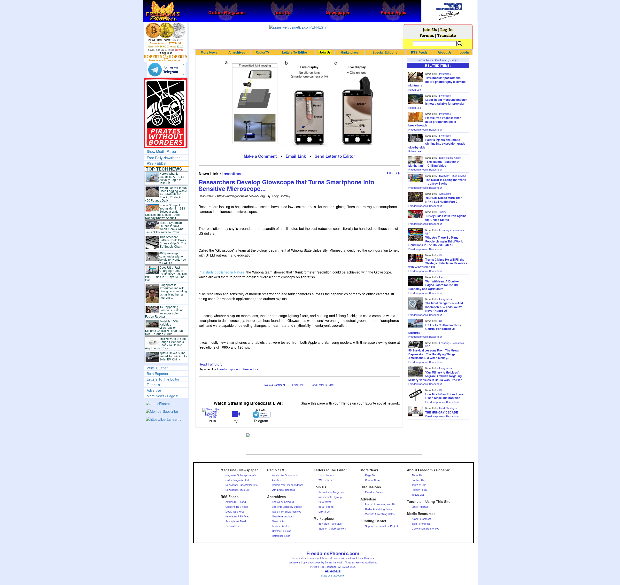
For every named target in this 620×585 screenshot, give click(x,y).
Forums (426, 35)
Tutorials (153, 384)
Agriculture (445, 193)
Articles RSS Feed (235, 502)
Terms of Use (419, 485)
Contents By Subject (447, 60)
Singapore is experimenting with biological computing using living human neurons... (173, 291)
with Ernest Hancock (283, 489)
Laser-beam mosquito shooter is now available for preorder (446, 101)
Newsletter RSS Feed (237, 516)
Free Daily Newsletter (163, 157)
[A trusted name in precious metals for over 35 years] (165, 56)
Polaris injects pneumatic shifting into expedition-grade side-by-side (436, 143)
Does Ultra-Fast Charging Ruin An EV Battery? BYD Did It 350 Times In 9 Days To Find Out (166, 273)
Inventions (232, 173)
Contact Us (418, 480)
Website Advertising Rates (380, 514)
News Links (278, 521)
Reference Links (281, 536)
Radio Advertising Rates (378, 509)
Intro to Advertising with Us (380, 504)
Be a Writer (324, 502)
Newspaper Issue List (237, 489)
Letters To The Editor (163, 379)
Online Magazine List (237, 480)
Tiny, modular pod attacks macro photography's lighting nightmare (436, 81)
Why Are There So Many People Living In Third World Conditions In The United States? (435, 241)
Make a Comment (260, 156)
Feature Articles (280, 526)
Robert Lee (414, 89)
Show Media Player (161, 151)
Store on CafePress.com (332, 528)
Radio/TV (262, 52)
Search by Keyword (283, 502)
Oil (440, 255)
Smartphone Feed (235, 521)
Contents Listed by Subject (287, 506)
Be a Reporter (157, 373)
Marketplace (349, 52)
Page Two (370, 475)
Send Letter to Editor (335, 156)
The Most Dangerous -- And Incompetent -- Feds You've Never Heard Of (444, 307)
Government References (425, 528)
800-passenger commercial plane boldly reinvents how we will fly (172, 258)
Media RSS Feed (235, 511)
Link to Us (324, 511)
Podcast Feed (233, 526)
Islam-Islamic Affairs (450, 157)
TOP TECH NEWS (164, 169)
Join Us (325, 52)
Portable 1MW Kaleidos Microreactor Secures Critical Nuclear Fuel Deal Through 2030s (164, 327)
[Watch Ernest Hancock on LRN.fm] (211, 412)
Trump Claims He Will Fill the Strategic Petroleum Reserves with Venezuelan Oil (437, 263)
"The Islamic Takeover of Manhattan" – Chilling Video (433, 163)
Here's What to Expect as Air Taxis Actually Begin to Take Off (171, 178)
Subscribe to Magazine (331, 492)
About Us (444, 52)
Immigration (445, 299)
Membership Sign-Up (330, 497)
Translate (446, 35)
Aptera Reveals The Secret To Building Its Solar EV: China (173, 356)
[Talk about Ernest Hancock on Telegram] (261, 414)
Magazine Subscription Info (240, 475)
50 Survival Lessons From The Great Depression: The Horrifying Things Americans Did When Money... (433, 354)
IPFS (393, 173)
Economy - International (452, 175)
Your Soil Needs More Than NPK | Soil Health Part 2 (443, 199)
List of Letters (326, 475)
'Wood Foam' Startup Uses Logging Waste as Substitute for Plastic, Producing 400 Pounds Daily (166, 194)
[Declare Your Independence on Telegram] (166, 69)
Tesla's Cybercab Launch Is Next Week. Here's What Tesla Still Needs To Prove (165, 227)
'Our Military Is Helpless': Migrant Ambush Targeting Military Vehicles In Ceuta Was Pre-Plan (435, 376)
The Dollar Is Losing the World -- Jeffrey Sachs (445, 182)
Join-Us (430, 29)
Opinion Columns (281, 531)
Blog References (421, 523)
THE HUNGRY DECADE (441, 412)
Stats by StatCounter (333, 575)
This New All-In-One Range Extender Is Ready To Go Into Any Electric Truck (165, 343)
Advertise (154, 390)
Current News (425, 60)
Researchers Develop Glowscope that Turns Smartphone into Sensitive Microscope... (286, 185)
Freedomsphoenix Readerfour (237, 369)
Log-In (446, 29)
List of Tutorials (420, 506)
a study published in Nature (223, 272)
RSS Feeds (419, 52)
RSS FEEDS (156, 163)
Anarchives (236, 52)
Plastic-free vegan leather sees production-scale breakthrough (434, 121)
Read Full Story (210, 364)
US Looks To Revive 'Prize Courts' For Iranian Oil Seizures (434, 329)
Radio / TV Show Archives (286, 511)
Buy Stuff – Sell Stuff (329, 523)
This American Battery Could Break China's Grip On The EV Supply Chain (173, 241)
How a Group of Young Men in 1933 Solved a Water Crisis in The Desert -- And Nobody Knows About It (165, 211)
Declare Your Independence (287, 485)
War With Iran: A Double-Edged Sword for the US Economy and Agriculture (433, 285)
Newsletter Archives (283, 516)
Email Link (296, 156)
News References (421, 519)
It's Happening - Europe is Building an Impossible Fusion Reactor (164, 311)
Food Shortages (448, 408)
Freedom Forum (374, 492)
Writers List (418, 494)
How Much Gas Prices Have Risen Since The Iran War (444, 396)
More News (209, 52)
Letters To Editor (294, 52)
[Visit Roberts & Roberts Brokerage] (165, 30)
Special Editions (384, 52)
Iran (441, 277)
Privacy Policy (419, 489)
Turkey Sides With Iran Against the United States (446, 218)
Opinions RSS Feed (236, 506)
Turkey (442, 212)
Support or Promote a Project (381, 526)
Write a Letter (157, 368)
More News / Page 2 (162, 395)
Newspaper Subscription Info (241, 485)
